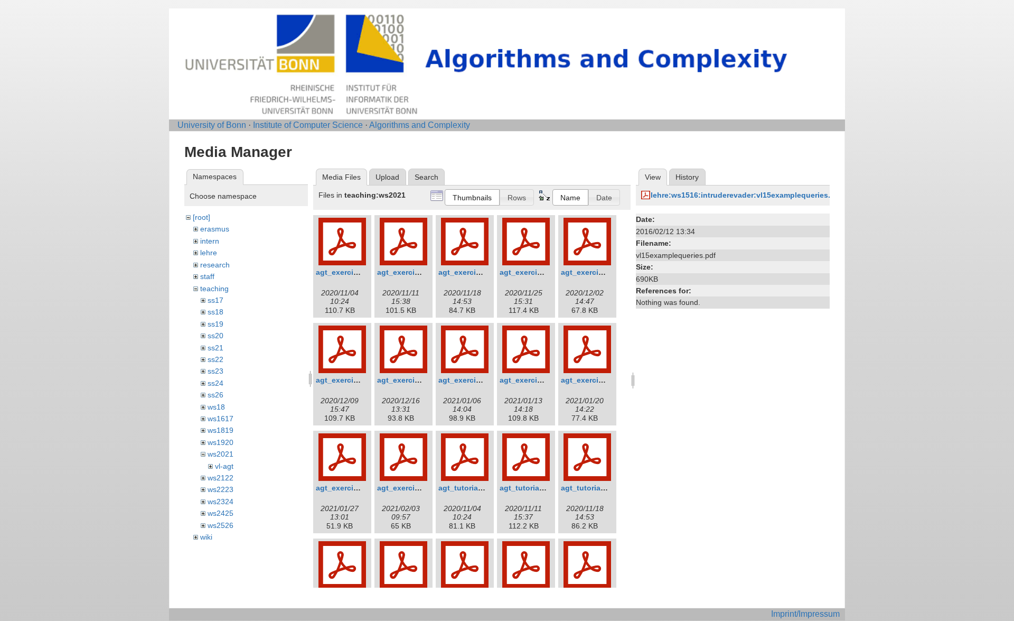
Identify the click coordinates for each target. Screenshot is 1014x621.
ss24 (215, 383)
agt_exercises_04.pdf (538, 272)
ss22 (215, 359)
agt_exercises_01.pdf (354, 272)
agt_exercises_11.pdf (354, 488)
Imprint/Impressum (805, 613)
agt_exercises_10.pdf (599, 380)
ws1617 (220, 418)
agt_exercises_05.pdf (599, 272)
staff (207, 276)
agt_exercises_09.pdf (538, 380)
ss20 (215, 335)
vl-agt (224, 466)
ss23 (215, 371)
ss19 (215, 324)
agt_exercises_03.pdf (476, 272)
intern (209, 241)
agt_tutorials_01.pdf (474, 488)
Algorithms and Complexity (419, 125)
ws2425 (220, 513)
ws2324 (220, 501)
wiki (206, 537)
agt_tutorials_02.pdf (536, 488)
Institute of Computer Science (308, 125)
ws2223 (220, 489)
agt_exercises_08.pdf (476, 380)
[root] (201, 217)
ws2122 (220, 478)
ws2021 (220, 454)
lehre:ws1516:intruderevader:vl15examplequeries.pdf (746, 195)
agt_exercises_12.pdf (415, 488)
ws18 (216, 407)
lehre (208, 252)
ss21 (215, 348)
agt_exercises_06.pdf (354, 380)
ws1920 (220, 442)
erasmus (214, 229)
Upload (387, 177)
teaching (214, 288)
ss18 (215, 312)
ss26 (215, 395)
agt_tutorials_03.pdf (597, 488)
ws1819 (220, 430)
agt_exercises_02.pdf (415, 272)
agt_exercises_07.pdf (415, 380)
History (687, 177)
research (215, 265)
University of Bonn (211, 125)
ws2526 (220, 525)
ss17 (215, 300)
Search (426, 177)
